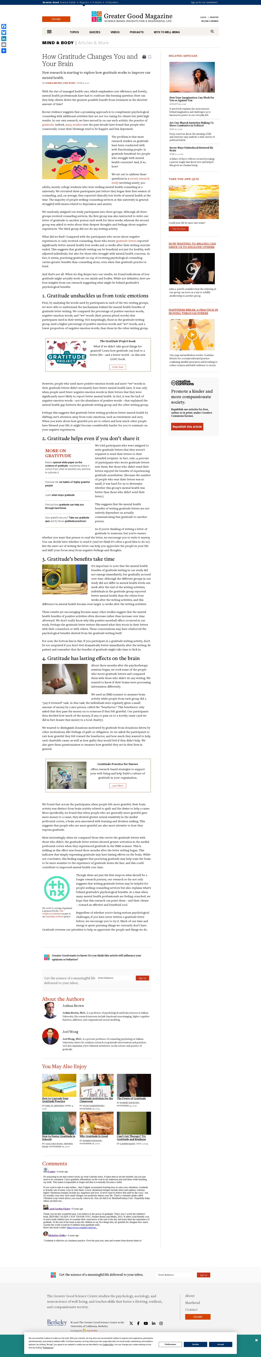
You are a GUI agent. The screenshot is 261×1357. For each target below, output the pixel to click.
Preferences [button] (48, 1348)
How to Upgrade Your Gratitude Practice (55, 1100)
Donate (56, 19)
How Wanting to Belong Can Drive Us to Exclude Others (192, 245)
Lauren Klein (127, 1143)
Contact (191, 1309)
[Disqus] (96, 1204)
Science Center (68, 2)
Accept (221, 1344)
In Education (111, 2)
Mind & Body (58, 42)
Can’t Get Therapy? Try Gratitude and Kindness (131, 1137)
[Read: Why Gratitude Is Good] (97, 1123)
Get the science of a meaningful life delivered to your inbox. (69, 980)
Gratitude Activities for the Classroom (96, 1100)
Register (214, 17)
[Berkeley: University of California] (57, 1323)
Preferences (170, 1344)
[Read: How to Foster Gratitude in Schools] (59, 1123)
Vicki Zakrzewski (93, 1105)
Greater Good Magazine (132, 16)
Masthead (192, 1302)
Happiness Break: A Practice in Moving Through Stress (193, 311)
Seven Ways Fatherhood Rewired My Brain (191, 149)
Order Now (117, 366)
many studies (73, 124)
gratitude (48, 124)
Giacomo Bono (54, 1143)
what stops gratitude (63, 495)
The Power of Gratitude (131, 1098)
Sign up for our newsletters (204, 2)
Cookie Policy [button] (108, 1345)
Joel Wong (69, 83)
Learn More (117, 785)
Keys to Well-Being (167, 32)
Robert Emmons (129, 1102)
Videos (115, 32)
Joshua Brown (53, 83)
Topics (74, 32)
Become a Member (209, 21)
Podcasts (137, 32)
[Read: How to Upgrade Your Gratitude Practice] (59, 1085)
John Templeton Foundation (52, 912)
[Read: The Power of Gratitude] (134, 1085)
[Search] (212, 31)
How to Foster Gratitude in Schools (58, 1137)
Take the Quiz (178, 228)
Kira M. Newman (54, 1105)
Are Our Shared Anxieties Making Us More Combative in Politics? (191, 124)
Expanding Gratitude (54, 916)
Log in (203, 17)
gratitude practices (75, 521)
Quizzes (94, 32)
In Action (97, 2)
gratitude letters (126, 241)
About (190, 1295)
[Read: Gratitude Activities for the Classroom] (97, 1085)
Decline (195, 1344)
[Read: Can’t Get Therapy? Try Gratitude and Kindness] (134, 1123)
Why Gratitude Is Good (94, 1136)
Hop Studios (91, 1330)
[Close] (256, 1340)
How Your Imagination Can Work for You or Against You (191, 99)
